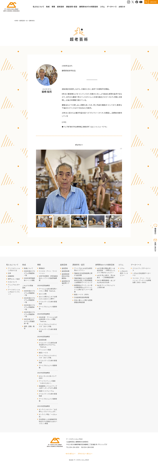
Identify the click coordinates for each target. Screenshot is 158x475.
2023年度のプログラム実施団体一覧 (29, 307)
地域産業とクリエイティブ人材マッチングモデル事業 (48, 387)
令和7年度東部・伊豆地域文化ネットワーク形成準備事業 (48, 278)
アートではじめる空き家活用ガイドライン (83, 269)
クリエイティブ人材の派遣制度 (48, 303)
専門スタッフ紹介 (14, 279)
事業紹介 (42, 268)
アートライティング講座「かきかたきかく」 (47, 382)
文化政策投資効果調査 (81, 297)
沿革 (9, 273)
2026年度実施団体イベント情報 (29, 279)
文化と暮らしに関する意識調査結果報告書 (83, 301)
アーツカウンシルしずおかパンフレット (14, 292)
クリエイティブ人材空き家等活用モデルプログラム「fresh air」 (48, 345)
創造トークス (43, 353)
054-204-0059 (74, 447)
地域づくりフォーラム (46, 391)
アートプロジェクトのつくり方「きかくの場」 (48, 325)
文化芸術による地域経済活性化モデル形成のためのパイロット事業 (48, 421)
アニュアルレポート (14, 286)
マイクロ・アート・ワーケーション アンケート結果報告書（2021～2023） (142, 280)
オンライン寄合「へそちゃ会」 (48, 415)
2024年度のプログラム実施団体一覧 (29, 300)
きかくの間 (42, 294)
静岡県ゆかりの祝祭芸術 (88, 6)
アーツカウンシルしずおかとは (14, 269)
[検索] (146, 2)
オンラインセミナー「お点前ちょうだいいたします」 (48, 410)
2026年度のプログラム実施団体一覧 (29, 273)
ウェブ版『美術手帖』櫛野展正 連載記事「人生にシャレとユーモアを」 (85, 127)
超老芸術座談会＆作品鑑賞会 (65, 276)
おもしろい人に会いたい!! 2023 (47, 377)
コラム (122, 268)
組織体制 (11, 276)
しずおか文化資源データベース (142, 274)
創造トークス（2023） (82, 294)
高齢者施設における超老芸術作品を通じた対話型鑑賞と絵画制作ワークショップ (83, 280)
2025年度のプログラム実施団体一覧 (29, 293)
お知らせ (122, 6)
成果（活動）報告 (29, 327)
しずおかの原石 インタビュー (124, 273)
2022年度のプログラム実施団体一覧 (29, 314)
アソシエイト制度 (45, 350)
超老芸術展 (42, 340)
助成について (28, 268)
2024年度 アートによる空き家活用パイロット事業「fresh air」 (48, 319)
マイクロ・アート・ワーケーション (48, 272)
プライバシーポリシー (85, 453)
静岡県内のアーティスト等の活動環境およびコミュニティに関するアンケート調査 (83, 288)
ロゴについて (12, 282)
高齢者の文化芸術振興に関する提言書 (83, 274)
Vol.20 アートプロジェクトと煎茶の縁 (106, 286)
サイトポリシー (71, 453)
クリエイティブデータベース (142, 269)
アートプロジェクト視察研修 (48, 308)
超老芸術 (65, 268)
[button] (117, 182)
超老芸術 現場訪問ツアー (66, 283)
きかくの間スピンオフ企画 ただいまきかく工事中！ (48, 298)
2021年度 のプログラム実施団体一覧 (29, 321)
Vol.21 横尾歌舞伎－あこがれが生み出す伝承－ (106, 281)
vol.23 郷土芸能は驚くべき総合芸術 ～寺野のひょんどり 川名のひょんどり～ (106, 270)
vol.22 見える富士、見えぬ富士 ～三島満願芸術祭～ (106, 276)
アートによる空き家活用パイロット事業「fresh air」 (48, 290)
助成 (48, 6)
